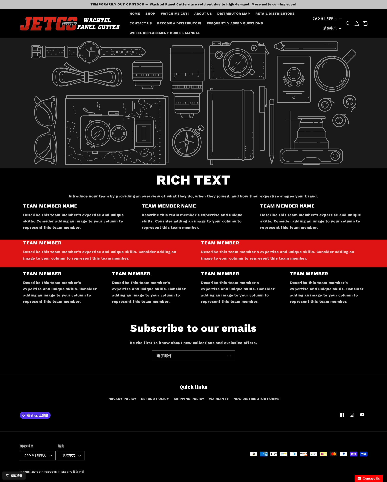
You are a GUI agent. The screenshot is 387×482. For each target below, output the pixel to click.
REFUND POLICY (155, 399)
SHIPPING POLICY (189, 399)
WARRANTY (219, 399)
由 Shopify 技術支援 (71, 471)
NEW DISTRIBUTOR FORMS (256, 399)
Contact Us (370, 478)
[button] (348, 23)
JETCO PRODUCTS (44, 471)
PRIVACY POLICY (121, 399)
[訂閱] (230, 356)
